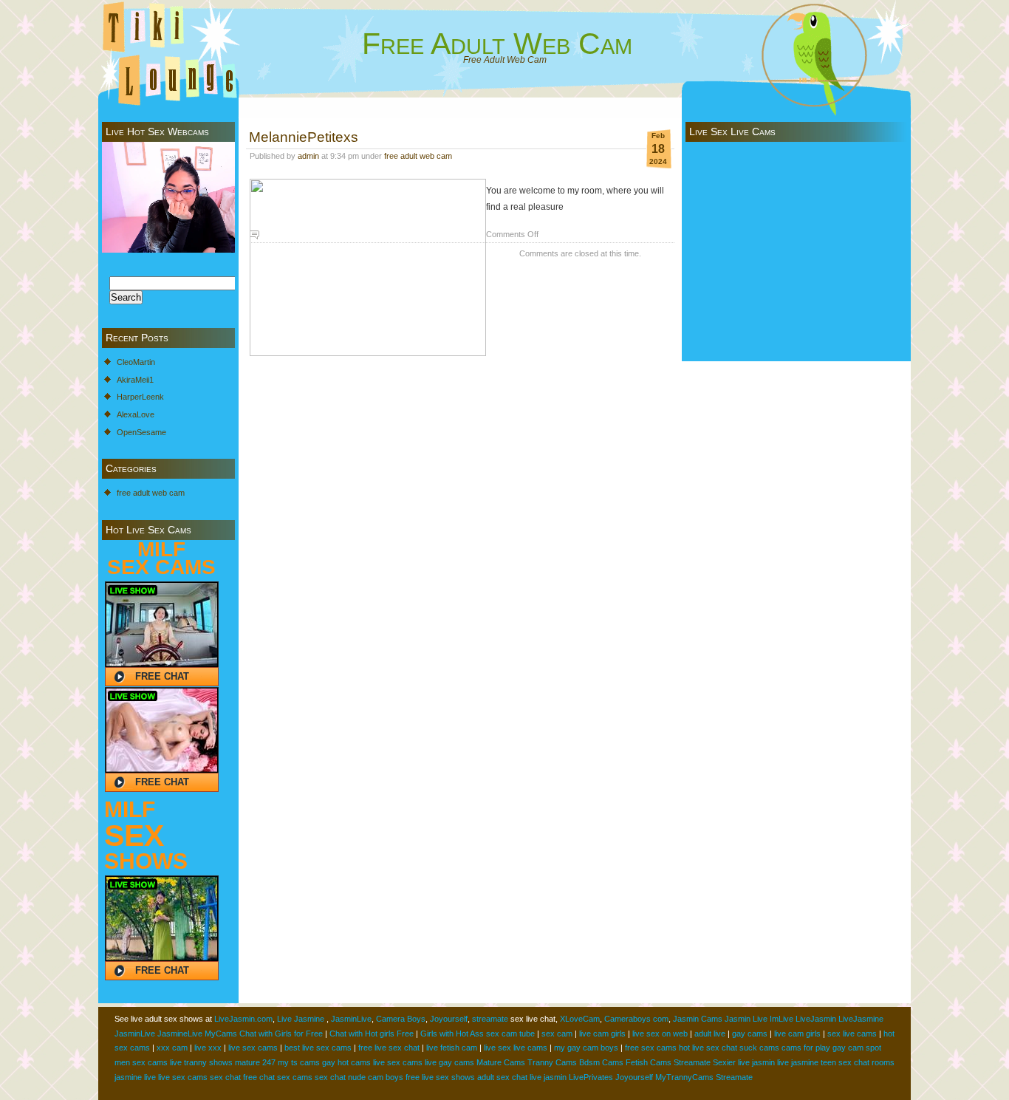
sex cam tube (510, 1033)
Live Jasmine (300, 1018)
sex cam (556, 1033)
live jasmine (797, 1062)
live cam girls (602, 1033)
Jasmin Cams (697, 1018)
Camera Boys (400, 1018)
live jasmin (756, 1062)
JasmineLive (179, 1033)
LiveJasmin (816, 1018)
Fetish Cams (648, 1062)
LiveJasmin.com (243, 1018)
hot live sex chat (708, 1047)
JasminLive (351, 1018)
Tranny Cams (552, 1062)
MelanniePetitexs (303, 137)
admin (308, 155)
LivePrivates (591, 1077)
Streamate (692, 1062)
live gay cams (449, 1062)
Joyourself (449, 1018)
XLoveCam (580, 1018)
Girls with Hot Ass (452, 1033)
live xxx (208, 1047)
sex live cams (852, 1033)
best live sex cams (318, 1047)
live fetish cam (451, 1047)
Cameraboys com (636, 1018)
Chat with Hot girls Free (371, 1033)
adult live (709, 1033)
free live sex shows (440, 1077)
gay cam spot (856, 1047)
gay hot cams (346, 1062)
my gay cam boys (586, 1047)
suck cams (759, 1047)
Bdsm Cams (601, 1062)
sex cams (294, 1077)
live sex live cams (515, 1047)
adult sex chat (502, 1077)
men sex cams (141, 1062)
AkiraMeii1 (135, 379)
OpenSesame (141, 432)
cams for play (805, 1047)
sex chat (225, 1077)
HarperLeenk (140, 396)
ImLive (781, 1018)
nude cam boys (375, 1077)
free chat (259, 1077)
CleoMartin (136, 362)
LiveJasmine (860, 1018)
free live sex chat (389, 1047)
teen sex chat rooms (858, 1062)
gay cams (749, 1033)
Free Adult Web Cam (497, 44)
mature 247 (255, 1062)
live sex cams (253, 1047)
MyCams (221, 1033)
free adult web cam (151, 492)
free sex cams (651, 1047)
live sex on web (660, 1033)
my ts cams (299, 1062)
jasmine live (135, 1077)
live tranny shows (201, 1062)
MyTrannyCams (684, 1077)
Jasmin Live (746, 1018)
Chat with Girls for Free (281, 1033)
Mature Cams (500, 1062)
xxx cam (172, 1047)
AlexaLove (135, 414)
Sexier (724, 1062)
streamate (490, 1018)
